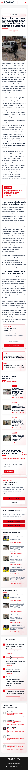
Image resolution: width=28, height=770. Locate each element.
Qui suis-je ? (9, 766)
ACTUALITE (9, 10)
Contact (22, 769)
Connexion (14, 502)
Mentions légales (17, 766)
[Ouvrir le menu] (25, 2)
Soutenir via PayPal (14, 521)
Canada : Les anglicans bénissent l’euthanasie (13, 670)
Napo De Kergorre (13, 30)
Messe (14, 769)
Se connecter (9, 471)
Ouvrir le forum (14, 498)
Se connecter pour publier (14, 345)
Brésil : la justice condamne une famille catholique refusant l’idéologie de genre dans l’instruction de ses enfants (15, 681)
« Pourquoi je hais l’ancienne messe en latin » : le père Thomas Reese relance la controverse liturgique (15, 648)
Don (18, 769)
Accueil (3, 10)
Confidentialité (8, 769)
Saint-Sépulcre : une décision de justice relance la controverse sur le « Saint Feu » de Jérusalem (15, 660)
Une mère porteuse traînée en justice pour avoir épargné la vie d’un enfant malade (15, 693)
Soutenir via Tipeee (14, 525)
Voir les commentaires (14, 341)
